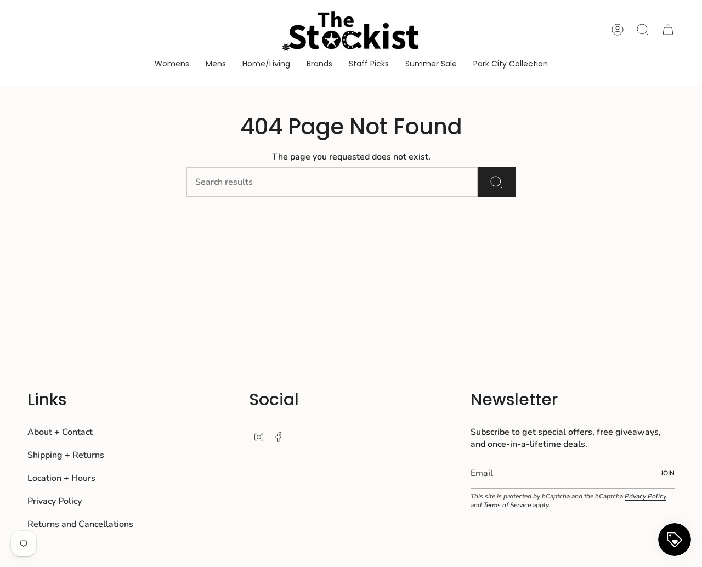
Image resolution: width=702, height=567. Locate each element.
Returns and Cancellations (80, 524)
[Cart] (668, 29)
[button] (171, 64)
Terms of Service (507, 505)
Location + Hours (61, 478)
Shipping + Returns (65, 455)
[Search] (497, 182)
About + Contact (60, 432)
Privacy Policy (54, 501)
